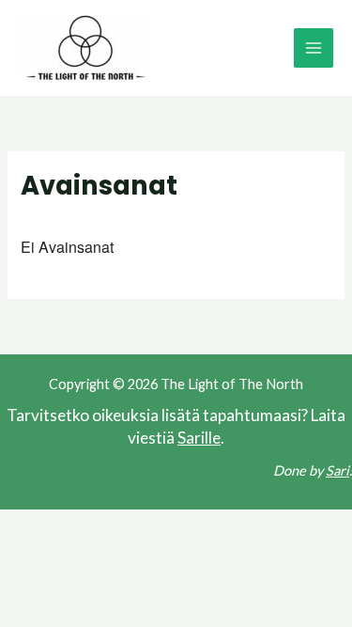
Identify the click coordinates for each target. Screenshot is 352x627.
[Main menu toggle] (313, 48)
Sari (337, 470)
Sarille (199, 437)
